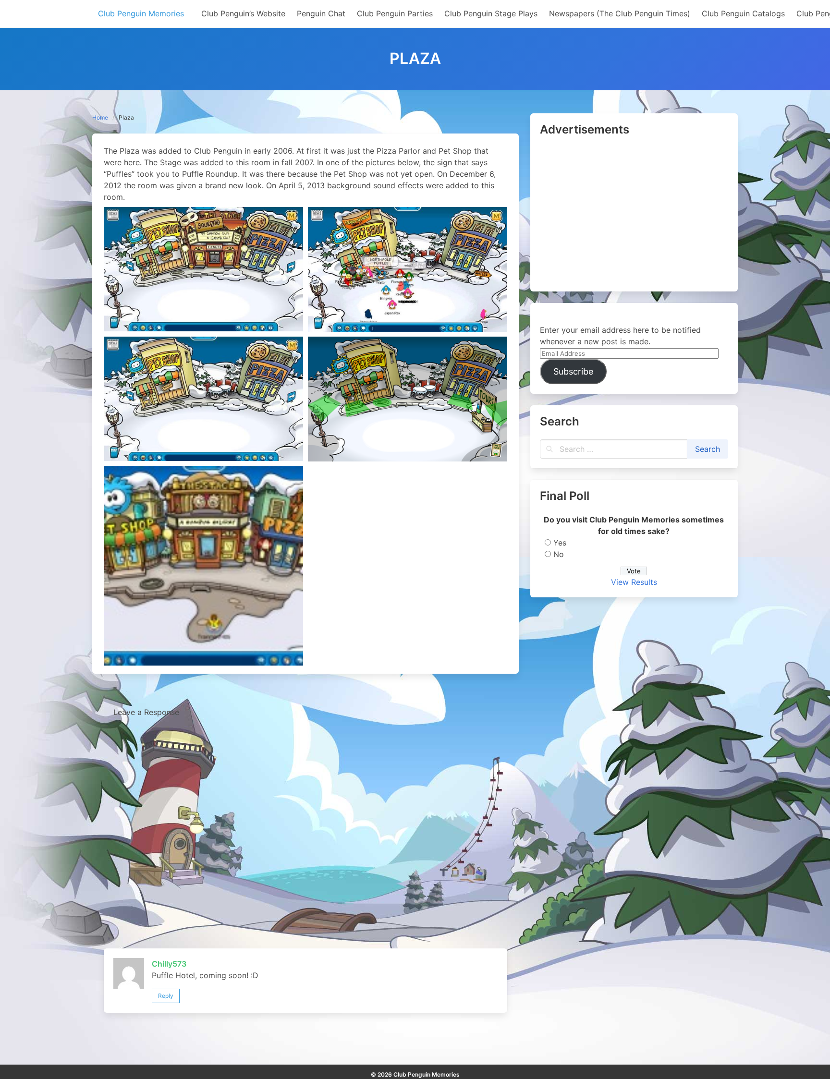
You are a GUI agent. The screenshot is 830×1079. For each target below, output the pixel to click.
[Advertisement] (634, 214)
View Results (634, 582)
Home (100, 117)
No (558, 554)
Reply (165, 995)
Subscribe (573, 371)
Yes (559, 542)
